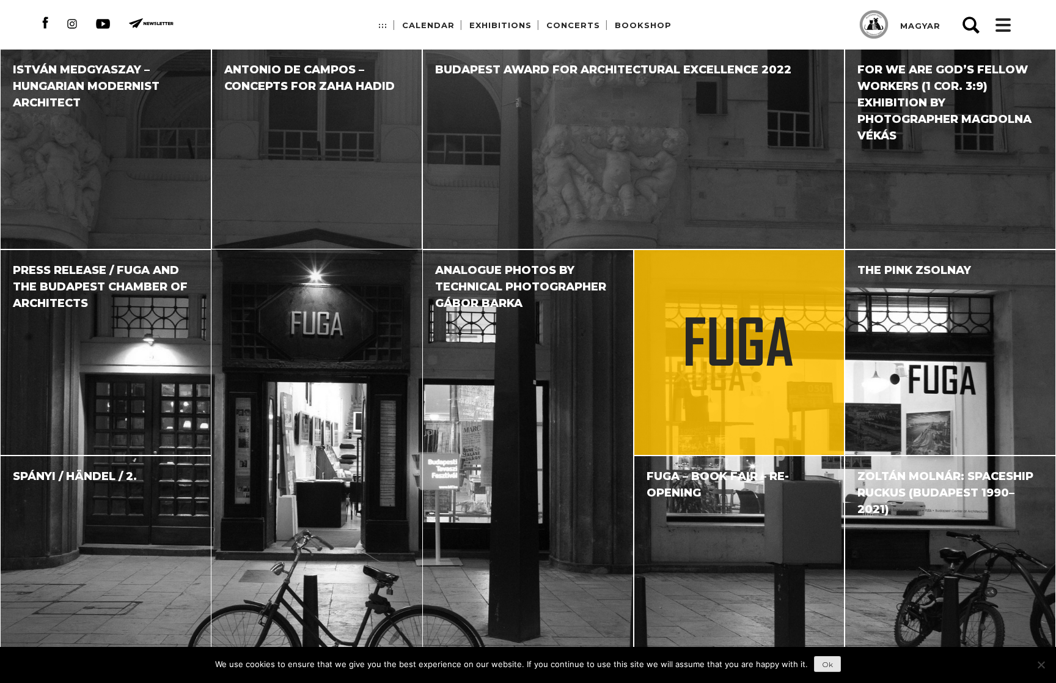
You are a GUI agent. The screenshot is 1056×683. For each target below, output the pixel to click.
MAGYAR (920, 26)
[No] (1041, 665)
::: (382, 25)
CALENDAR (428, 25)
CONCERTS (573, 25)
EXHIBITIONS (500, 25)
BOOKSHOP (643, 25)
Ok (827, 664)
